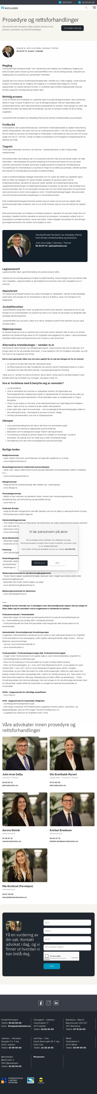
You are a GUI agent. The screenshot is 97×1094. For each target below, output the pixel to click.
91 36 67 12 (7, 838)
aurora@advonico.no (11, 841)
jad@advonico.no (10, 785)
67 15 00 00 (79, 1029)
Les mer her (70, 549)
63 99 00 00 (15, 1048)
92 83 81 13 (7, 782)
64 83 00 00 (15, 1023)
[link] (67, 2)
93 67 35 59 (7, 894)
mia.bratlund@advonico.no (14, 897)
